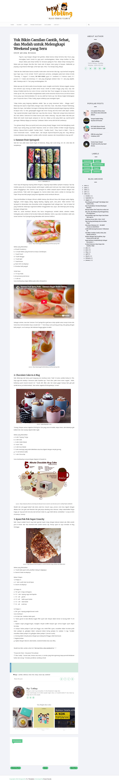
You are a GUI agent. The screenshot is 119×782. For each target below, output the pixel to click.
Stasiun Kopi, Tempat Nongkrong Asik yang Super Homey (99, 144)
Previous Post (15, 768)
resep (36, 674)
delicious (25, 674)
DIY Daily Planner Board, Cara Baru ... (22, 729)
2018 (85, 190)
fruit (33, 674)
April (87, 254)
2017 (85, 192)
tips (43, 674)
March (87, 256)
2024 (85, 185)
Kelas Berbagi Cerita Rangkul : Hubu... (43, 729)
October (88, 196)
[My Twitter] (90, 68)
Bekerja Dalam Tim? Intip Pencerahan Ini (96, 209)
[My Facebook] (85, 68)
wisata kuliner (87, 161)
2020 (85, 187)
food (30, 674)
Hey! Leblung (31, 688)
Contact (56, 24)
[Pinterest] (99, 68)
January (88, 260)
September (89, 198)
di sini (44, 658)
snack (40, 674)
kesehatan (86, 164)
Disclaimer (48, 24)
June (87, 250)
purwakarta (87, 168)
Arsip (26, 24)
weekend (47, 674)
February (88, 258)
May (87, 252)
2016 (85, 194)
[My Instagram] (95, 68)
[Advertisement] (44, 668)
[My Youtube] (104, 68)
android (97, 161)
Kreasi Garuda (47, 779)
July (87, 248)
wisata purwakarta (98, 164)
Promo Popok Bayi (36, 24)
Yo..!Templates (30, 779)
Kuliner (19, 24)
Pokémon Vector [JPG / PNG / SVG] (95, 219)
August (87, 200)
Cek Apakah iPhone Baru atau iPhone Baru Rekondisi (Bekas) (98, 113)
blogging (96, 168)
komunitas (86, 171)
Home (12, 24)
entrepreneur (97, 171)
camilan (20, 674)
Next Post (74, 768)
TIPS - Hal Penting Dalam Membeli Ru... (64, 729)
